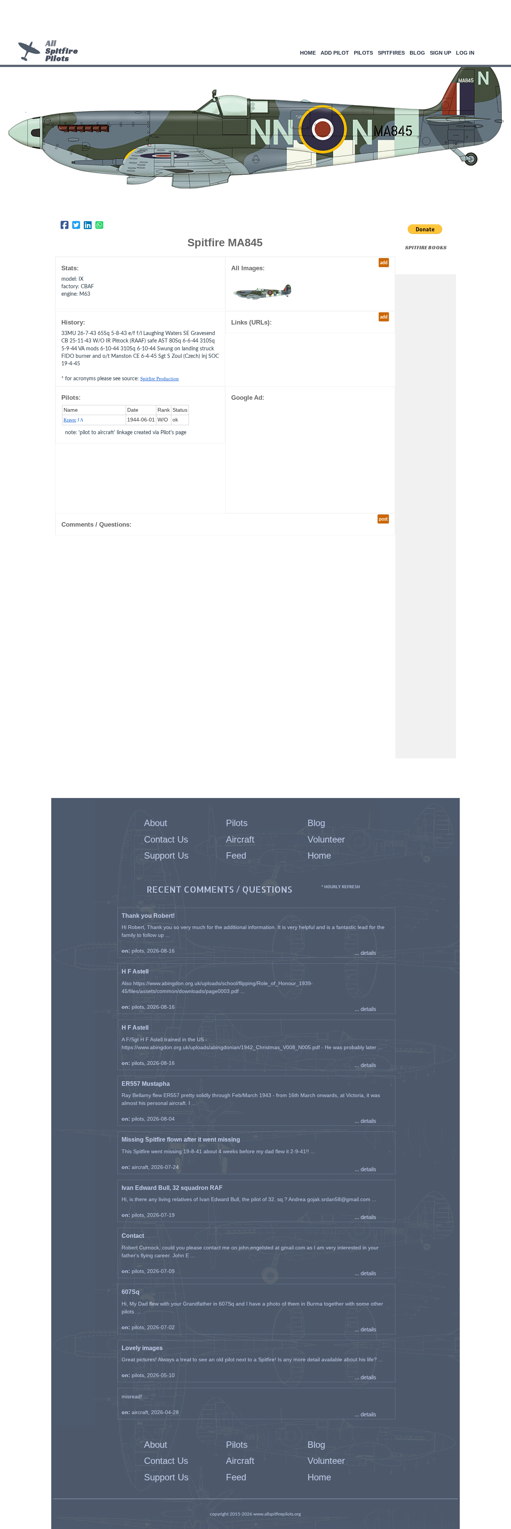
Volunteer (326, 839)
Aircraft (240, 839)
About (155, 823)
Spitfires (391, 53)
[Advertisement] (252, 20)
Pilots (363, 53)
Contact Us (166, 839)
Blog (417, 53)
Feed (236, 855)
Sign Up (440, 53)
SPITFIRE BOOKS (426, 247)
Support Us (166, 855)
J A (73, 420)
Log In (465, 53)
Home (308, 53)
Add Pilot (335, 53)
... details (365, 953)
